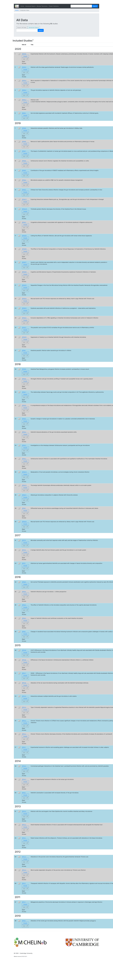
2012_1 (24, 883)
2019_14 (24, 298)
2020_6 (24, 54)
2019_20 (24, 209)
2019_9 (24, 128)
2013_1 (24, 838)
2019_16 (24, 272)
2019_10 (24, 337)
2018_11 (24, 495)
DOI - (25, 59)
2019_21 (24, 199)
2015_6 (24, 683)
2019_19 (24, 235)
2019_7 (24, 151)
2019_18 (24, 249)
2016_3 (24, 605)
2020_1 (24, 113)
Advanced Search (30, 6)
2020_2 (24, 100)
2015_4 (24, 707)
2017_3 (24, 540)
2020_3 (24, 90)
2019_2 (24, 222)
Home (22, 6)
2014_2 (24, 779)
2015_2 (24, 734)
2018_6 (24, 405)
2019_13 (24, 308)
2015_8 (24, 650)
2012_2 (24, 870)
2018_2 (24, 458)
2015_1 (24, 747)
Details (25, 56)
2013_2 (24, 824)
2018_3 (24, 445)
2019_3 (24, 189)
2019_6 (24, 161)
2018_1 (24, 508)
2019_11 (24, 327)
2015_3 (24, 720)
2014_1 (24, 792)
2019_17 (24, 262)
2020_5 (24, 67)
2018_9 (24, 369)
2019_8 (24, 141)
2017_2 (24, 550)
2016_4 (24, 591)
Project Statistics (54, 6)
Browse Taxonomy (42, 6)
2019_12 (24, 318)
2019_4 (24, 180)
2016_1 (24, 631)
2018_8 (24, 379)
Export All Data (21, 27)
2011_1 (23, 902)
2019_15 (24, 285)
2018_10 (24, 521)
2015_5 (24, 696)
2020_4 (24, 80)
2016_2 (24, 618)
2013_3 (24, 811)
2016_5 (24, 582)
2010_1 (24, 921)
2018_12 (24, 485)
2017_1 (23, 563)
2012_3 (24, 857)
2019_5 (24, 170)
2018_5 (24, 418)
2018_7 (24, 392)
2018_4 (24, 432)
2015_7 (24, 673)
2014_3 (24, 766)
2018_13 (24, 472)
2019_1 (24, 350)
